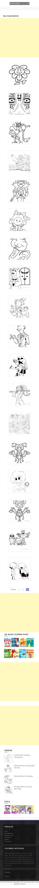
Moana (6, 839)
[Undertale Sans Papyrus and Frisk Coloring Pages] (19, 540)
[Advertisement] (19, 37)
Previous (13, 589)
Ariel (6, 831)
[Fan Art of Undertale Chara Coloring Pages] (19, 482)
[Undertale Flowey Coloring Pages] (19, 74)
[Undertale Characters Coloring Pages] (19, 423)
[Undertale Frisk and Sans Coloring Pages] (19, 365)
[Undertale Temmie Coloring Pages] (19, 220)
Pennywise (7, 841)
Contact (6, 876)
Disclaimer (7, 872)
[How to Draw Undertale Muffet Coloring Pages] (19, 511)
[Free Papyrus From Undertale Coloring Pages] (19, 133)
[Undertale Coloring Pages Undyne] (19, 394)
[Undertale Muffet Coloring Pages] (19, 307)
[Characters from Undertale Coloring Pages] (19, 162)
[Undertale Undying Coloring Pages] (19, 191)
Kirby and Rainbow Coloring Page (23, 776)
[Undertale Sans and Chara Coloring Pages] (19, 569)
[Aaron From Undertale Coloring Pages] (19, 249)
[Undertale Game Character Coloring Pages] (19, 336)
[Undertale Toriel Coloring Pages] (19, 278)
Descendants (8, 833)
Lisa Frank (7, 837)
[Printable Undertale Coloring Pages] (19, 104)
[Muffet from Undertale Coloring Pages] (19, 452)
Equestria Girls (9, 835)
